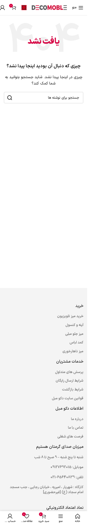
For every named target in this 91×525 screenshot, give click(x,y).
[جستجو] (24, 8)
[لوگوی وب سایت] (49, 7)
